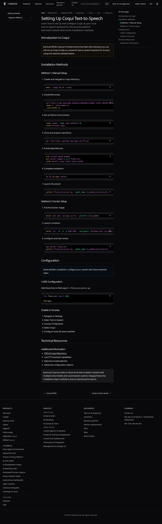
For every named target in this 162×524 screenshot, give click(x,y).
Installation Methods (126, 19)
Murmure (7, 413)
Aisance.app (8, 432)
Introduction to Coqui (127, 16)
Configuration (123, 29)
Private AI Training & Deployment (56, 435)
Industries (49, 4)
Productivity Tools (10, 468)
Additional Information (129, 43)
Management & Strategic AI (54, 446)
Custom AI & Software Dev (53, 438)
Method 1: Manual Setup (131, 23)
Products (26, 4)
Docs (43, 13)
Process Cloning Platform (13, 457)
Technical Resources (126, 39)
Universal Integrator (11, 488)
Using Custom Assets (100, 393)
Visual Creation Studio (12, 476)
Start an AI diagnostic (121, 4)
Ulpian (5, 424)
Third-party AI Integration (53, 442)
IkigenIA (6, 428)
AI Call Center (8, 461)
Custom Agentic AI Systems (54, 431)
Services (38, 4)
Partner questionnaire (93, 424)
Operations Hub (9, 453)
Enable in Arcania (127, 36)
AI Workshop (48, 420)
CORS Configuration (128, 33)
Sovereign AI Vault (10, 491)
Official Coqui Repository (55, 353)
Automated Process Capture (14, 472)
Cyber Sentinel (9, 484)
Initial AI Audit (49, 416)
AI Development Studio (12, 464)
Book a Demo (140, 4)
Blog (86, 432)
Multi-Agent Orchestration (13, 449)
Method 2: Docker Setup (130, 26)
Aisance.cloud (8, 421)
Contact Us (75, 3)
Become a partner (60, 3)
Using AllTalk (51, 393)
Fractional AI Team (50, 423)
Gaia (4, 505)
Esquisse (6, 501)
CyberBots (10, 436)
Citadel (6, 417)
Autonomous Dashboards (13, 480)
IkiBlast (9, 440)
